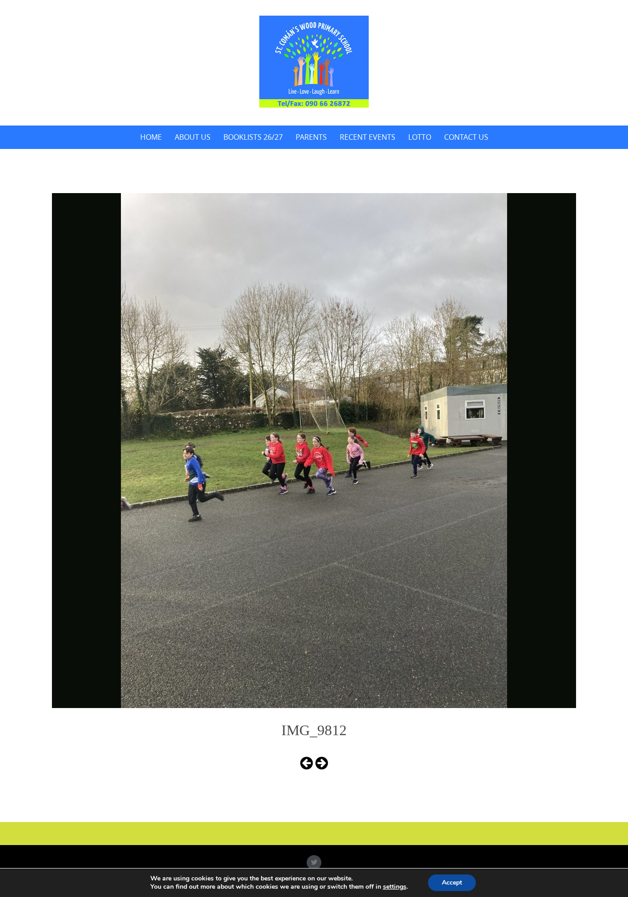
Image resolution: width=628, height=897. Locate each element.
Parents (311, 137)
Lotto (419, 137)
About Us (193, 137)
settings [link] (394, 886)
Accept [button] (452, 882)
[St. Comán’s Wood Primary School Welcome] (314, 62)
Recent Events (367, 137)
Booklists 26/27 (253, 137)
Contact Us (466, 137)
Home (151, 137)
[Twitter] (314, 862)
